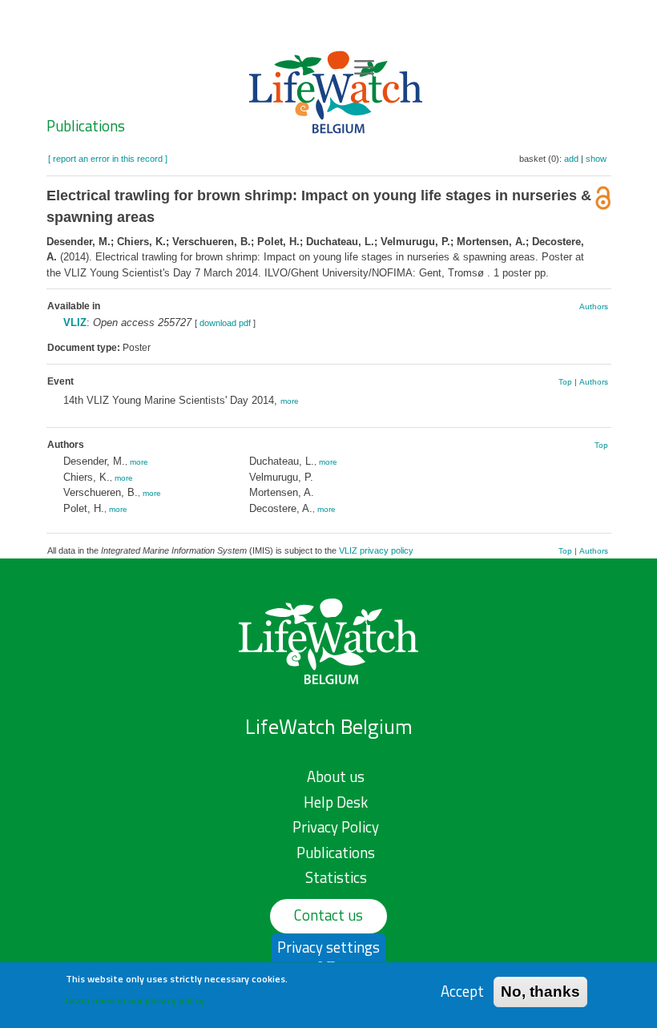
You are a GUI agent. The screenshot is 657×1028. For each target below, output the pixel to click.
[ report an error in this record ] (107, 158)
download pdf (225, 323)
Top (565, 381)
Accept (462, 991)
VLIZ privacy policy (376, 550)
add (571, 158)
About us (336, 776)
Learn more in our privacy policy (135, 1000)
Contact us (328, 915)
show (596, 158)
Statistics (336, 877)
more (289, 401)
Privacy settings (328, 947)
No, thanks (540, 991)
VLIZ (75, 322)
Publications (85, 126)
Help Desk (336, 802)
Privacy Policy (335, 827)
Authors (593, 306)
